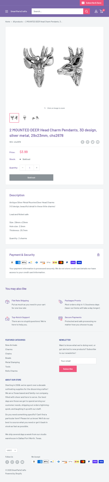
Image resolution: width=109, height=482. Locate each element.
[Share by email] (98, 142)
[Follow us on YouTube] (22, 462)
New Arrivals (11, 345)
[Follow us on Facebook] (7, 462)
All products (18, 21)
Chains (8, 353)
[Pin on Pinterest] (87, 142)
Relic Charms (11, 371)
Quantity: (13, 167)
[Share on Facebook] (82, 142)
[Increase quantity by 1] (36, 167)
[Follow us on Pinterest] (17, 462)
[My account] (96, 11)
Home (7, 21)
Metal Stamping (12, 362)
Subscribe (68, 369)
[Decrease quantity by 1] (22, 167)
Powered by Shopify (13, 473)
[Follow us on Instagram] (12, 462)
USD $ (9, 450)
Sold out (31, 177)
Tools (7, 366)
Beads (8, 358)
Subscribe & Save (93, 3)
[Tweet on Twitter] (93, 142)
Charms (8, 349)
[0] (101, 11)
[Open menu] (6, 11)
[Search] (86, 11)
